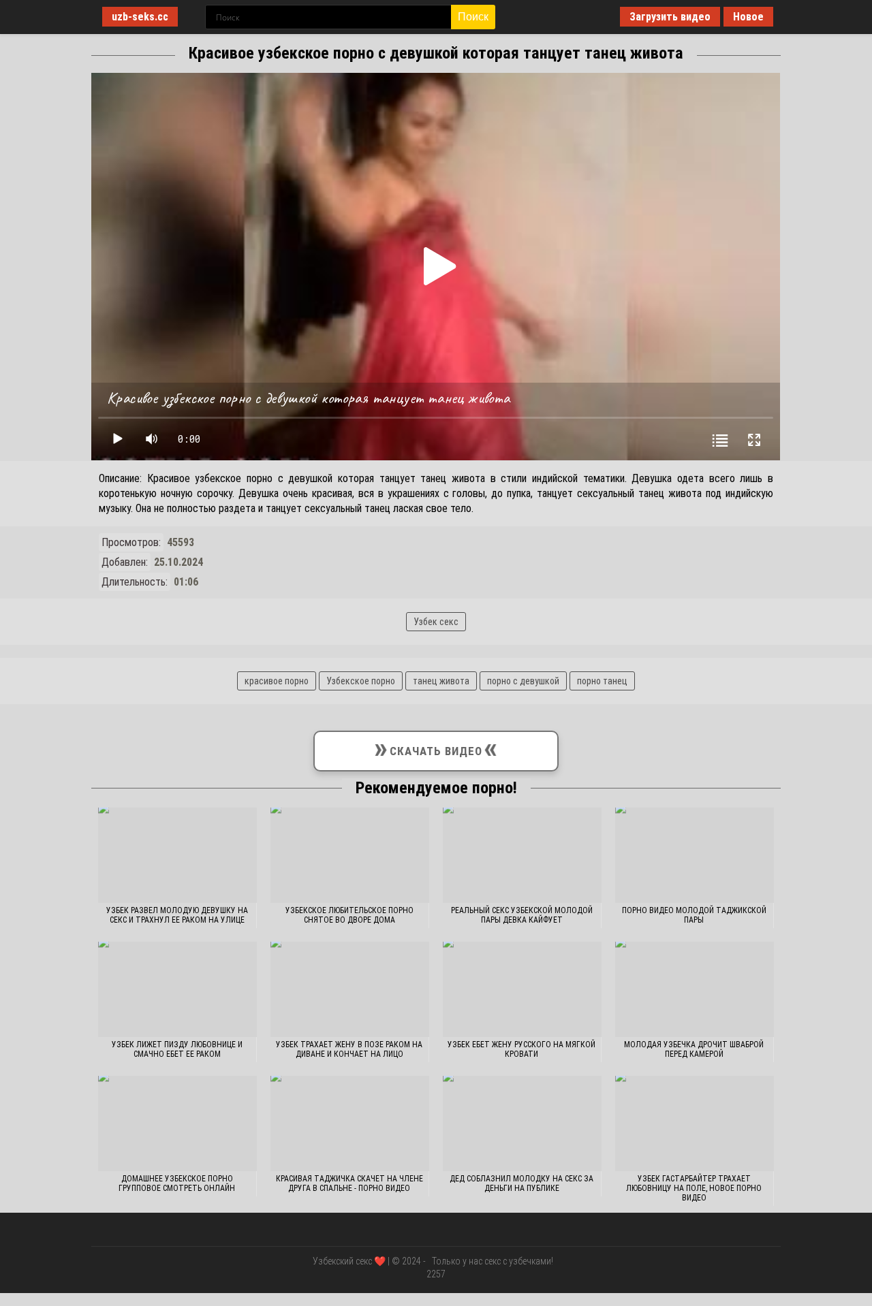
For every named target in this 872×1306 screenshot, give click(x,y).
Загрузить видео (670, 16)
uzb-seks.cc (140, 16)
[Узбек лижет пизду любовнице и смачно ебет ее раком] (177, 989)
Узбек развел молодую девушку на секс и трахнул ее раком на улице (177, 915)
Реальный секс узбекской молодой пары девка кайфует (522, 915)
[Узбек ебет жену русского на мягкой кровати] (522, 989)
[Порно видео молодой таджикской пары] (694, 855)
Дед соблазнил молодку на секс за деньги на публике (521, 1183)
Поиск (473, 16)
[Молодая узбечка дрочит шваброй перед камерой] (694, 989)
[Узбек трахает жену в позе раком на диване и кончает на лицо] (349, 989)
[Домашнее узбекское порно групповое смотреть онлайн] (177, 1123)
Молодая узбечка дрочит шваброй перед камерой (694, 1049)
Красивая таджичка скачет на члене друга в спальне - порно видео (349, 1183)
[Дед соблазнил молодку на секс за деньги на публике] (522, 1123)
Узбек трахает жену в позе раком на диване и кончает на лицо (349, 1049)
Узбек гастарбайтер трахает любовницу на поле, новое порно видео (694, 1188)
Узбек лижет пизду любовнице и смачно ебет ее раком (177, 1049)
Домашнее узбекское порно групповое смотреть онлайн (177, 1183)
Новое (748, 16)
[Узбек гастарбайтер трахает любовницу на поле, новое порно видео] (694, 1123)
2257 (436, 1274)
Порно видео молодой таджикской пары (694, 915)
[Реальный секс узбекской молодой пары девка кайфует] (522, 855)
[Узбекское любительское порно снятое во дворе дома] (349, 855)
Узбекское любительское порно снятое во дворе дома (349, 915)
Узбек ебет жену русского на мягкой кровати (521, 1049)
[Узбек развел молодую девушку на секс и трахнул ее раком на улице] (177, 855)
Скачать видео (436, 748)
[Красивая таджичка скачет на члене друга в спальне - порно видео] (349, 1123)
